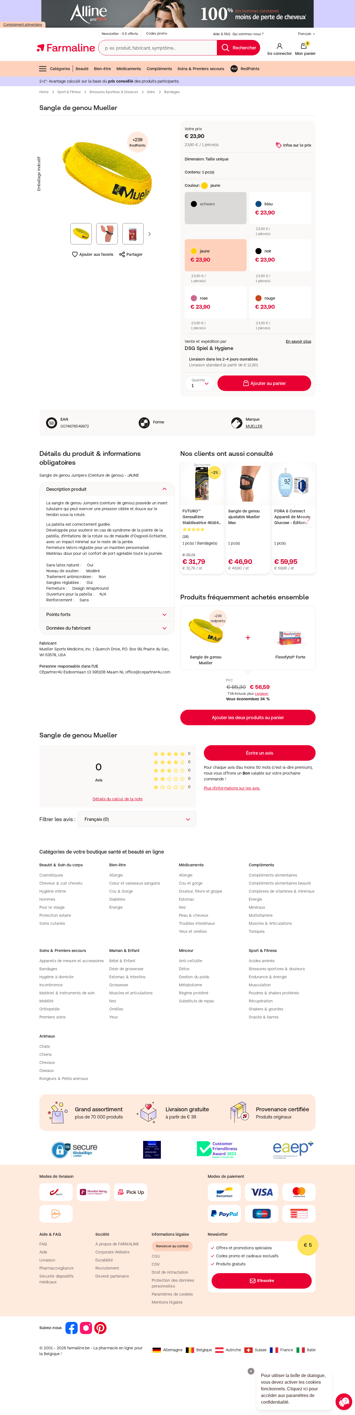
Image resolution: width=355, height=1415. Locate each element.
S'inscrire (265, 1280)
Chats (44, 1046)
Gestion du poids (194, 977)
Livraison (261, 694)
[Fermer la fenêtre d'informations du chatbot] (251, 1371)
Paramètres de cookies (172, 1294)
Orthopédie (49, 1009)
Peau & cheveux (193, 915)
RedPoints (250, 69)
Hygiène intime (52, 891)
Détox (184, 969)
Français (304, 33)
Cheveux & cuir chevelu (61, 883)
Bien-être (102, 69)
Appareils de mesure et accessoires (71, 961)
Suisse (261, 1350)
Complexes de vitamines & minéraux (282, 891)
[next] (308, 519)
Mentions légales (167, 1302)
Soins (151, 92)
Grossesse (118, 985)
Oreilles (116, 1009)
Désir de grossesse (126, 969)
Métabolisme (190, 985)
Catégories (60, 69)
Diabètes (117, 899)
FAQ (43, 1244)
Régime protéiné (193, 993)
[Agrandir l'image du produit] (107, 174)
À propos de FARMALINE (117, 1244)
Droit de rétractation (170, 1272)
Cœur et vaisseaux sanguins (134, 883)
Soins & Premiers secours (201, 69)
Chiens (45, 1054)
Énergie (116, 907)
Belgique (204, 1350)
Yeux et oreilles (193, 931)
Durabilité (104, 1260)
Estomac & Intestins (127, 977)
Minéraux (257, 907)
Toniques (257, 931)
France (286, 1350)
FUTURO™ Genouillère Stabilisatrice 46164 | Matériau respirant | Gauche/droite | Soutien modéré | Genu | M (201, 517)
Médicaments (128, 69)
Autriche (233, 1350)
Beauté (82, 69)
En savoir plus (298, 341)
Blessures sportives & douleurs (277, 969)
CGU (156, 1256)
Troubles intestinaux (197, 923)
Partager (134, 254)
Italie (311, 1350)
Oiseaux (46, 1070)
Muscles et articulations (131, 993)
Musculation (260, 985)
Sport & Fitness (69, 92)
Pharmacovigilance (56, 1268)
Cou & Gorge (121, 891)
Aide (43, 1252)
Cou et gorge (190, 883)
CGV (156, 1264)
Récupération (261, 1001)
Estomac (187, 899)
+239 (137, 142)
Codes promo (156, 33)
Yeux (113, 1017)
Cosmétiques (51, 875)
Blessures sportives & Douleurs (114, 92)
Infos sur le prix (297, 145)
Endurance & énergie (268, 977)
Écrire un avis (259, 752)
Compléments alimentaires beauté (280, 883)
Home (44, 92)
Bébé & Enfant (122, 961)
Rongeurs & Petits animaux (63, 1078)
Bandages (172, 92)
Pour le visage (52, 907)
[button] (107, 489)
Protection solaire (55, 915)
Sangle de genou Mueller (205, 660)
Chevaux (47, 1062)
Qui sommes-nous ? (247, 34)
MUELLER (254, 426)
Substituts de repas (196, 1001)
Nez (182, 907)
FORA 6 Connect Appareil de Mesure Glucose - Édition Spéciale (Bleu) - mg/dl (292, 517)
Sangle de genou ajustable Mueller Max (244, 517)
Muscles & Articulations (270, 923)
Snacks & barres (264, 1017)
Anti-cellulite (190, 961)
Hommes (47, 899)
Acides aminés (262, 961)
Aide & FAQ (221, 34)
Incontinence (51, 985)
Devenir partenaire (112, 1276)
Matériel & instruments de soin (67, 993)
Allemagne (172, 1350)
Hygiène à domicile (56, 977)
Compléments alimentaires (273, 875)
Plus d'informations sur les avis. (232, 788)
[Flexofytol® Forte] (290, 631)
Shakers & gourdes (266, 1009)
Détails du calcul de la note (118, 799)
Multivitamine (261, 915)
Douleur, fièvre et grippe (200, 891)
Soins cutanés (52, 923)
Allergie (116, 875)
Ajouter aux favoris (96, 254)
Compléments (159, 69)
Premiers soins (52, 1017)
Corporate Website (112, 1252)
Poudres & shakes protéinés (274, 993)
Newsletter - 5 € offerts (120, 34)
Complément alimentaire (22, 25)
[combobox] (200, 383)
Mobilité (46, 1001)
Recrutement (107, 1268)
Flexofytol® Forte (290, 657)
